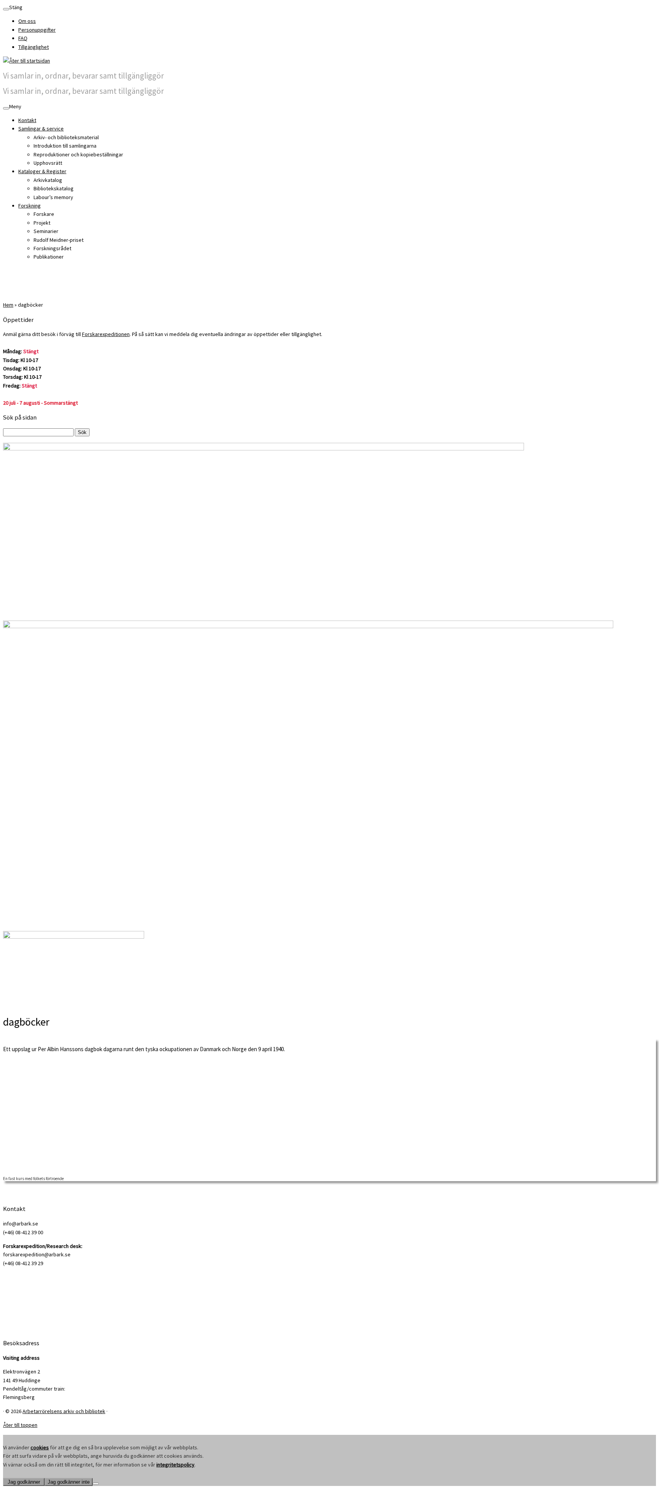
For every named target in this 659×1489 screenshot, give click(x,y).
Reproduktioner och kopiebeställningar (78, 154)
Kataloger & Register (42, 171)
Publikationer (49, 256)
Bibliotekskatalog (54, 188)
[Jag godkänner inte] (96, 1484)
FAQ (22, 38)
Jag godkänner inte (69, 1482)
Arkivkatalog (48, 180)
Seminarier (46, 231)
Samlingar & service (41, 128)
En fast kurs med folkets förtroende (33, 1178)
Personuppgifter (37, 29)
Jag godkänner (24, 1482)
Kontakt (27, 120)
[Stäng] (6, 9)
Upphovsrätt (48, 162)
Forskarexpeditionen (106, 334)
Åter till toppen (20, 1424)
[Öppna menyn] (6, 108)
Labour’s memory (53, 197)
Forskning (29, 205)
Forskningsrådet (52, 248)
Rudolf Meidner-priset (59, 239)
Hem (8, 304)
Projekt (42, 222)
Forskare (44, 214)
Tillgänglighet (33, 46)
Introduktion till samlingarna (65, 145)
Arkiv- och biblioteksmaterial (66, 137)
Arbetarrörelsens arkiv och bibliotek (64, 1411)
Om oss (27, 21)
